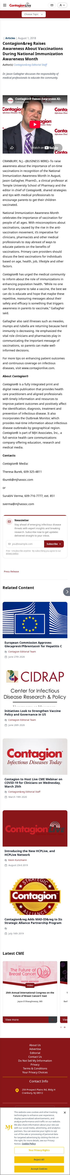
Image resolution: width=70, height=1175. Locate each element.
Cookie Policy (29, 1143)
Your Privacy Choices (35, 1072)
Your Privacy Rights (39, 1150)
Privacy (35, 1064)
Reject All (39, 1159)
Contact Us (35, 1057)
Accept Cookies (39, 1168)
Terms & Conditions (35, 1068)
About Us (35, 1045)
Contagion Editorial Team (22, 651)
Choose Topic (31, 14)
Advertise (35, 1049)
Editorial (35, 1053)
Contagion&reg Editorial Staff (24, 791)
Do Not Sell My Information (35, 1060)
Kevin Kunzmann (17, 860)
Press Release (11, 571)
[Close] (64, 1112)
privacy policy (12, 553)
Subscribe (52, 543)
